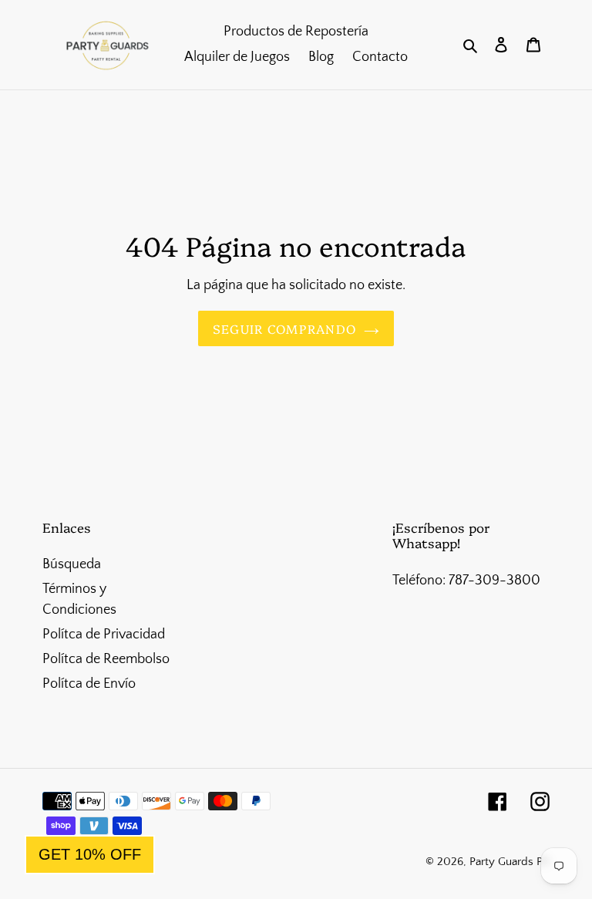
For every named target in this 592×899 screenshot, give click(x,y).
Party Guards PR (509, 861)
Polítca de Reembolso (106, 659)
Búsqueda (71, 564)
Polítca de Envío (89, 684)
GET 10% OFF (90, 854)
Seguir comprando (284, 328)
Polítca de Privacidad (103, 634)
